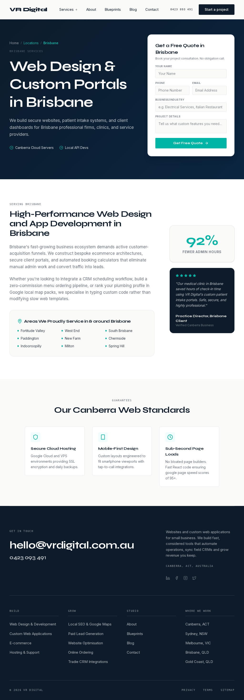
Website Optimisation (85, 643)
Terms (208, 690)
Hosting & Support (24, 652)
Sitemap (227, 690)
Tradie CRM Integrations (88, 661)
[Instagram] (185, 578)
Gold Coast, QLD (199, 661)
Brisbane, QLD (197, 652)
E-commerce (20, 643)
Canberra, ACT (197, 624)
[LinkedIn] (168, 578)
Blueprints (113, 9)
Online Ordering (80, 652)
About (91, 9)
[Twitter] (194, 578)
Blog (133, 9)
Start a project (217, 9)
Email (196, 82)
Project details (168, 116)
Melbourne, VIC (198, 643)
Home (14, 43)
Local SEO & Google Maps (90, 624)
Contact (151, 9)
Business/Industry (169, 99)
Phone (160, 82)
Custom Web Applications (31, 633)
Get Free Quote (188, 143)
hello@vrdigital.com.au (72, 545)
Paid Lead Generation (85, 633)
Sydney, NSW (196, 633)
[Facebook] (177, 578)
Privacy (188, 690)
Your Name (163, 66)
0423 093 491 (181, 9)
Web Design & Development (33, 624)
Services (66, 9)
